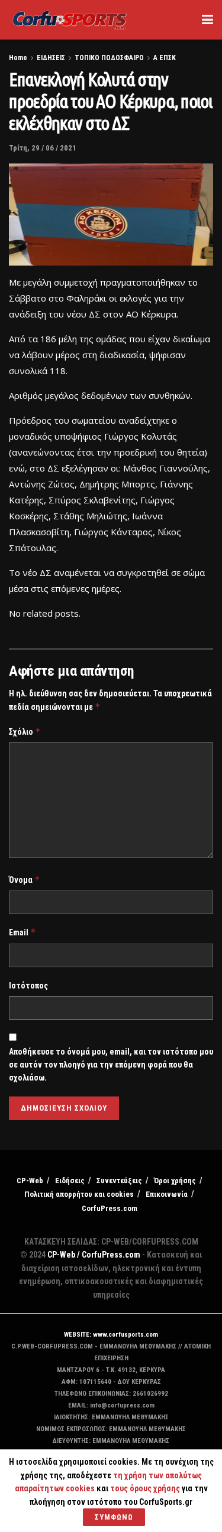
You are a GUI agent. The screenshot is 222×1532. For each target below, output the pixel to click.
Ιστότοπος (28, 985)
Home (18, 58)
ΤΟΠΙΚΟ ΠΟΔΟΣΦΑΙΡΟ (109, 58)
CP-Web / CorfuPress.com (93, 1254)
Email (22, 932)
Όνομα (24, 879)
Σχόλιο (25, 731)
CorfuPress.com (109, 1208)
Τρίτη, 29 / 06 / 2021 (42, 147)
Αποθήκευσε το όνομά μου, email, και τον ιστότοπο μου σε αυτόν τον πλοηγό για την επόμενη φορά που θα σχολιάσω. (111, 1065)
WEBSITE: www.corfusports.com (111, 1334)
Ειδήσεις (70, 1180)
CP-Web (30, 1180)
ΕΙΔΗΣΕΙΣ (51, 58)
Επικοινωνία (167, 1194)
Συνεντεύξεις (119, 1180)
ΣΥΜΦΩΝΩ (114, 1517)
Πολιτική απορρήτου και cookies (79, 1194)
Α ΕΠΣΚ (164, 58)
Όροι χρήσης (175, 1180)
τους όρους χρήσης (146, 1488)
